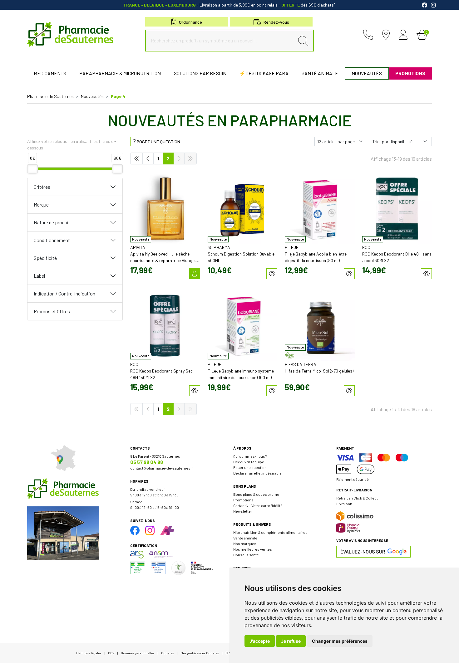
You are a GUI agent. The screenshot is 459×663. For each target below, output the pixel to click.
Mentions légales (88, 653)
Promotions (243, 500)
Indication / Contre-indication (64, 293)
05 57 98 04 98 (146, 462)
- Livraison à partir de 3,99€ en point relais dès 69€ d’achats (229, 4)
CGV (111, 653)
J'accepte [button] (259, 641)
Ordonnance (190, 22)
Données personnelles (138, 653)
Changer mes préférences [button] (340, 641)
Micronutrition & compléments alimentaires (270, 532)
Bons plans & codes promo (256, 494)
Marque (41, 204)
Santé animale (245, 538)
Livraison (344, 503)
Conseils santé (246, 555)
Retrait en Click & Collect (357, 498)
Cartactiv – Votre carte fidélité (258, 505)
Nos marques (244, 543)
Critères (42, 187)
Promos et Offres (52, 311)
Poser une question (250, 467)
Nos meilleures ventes (252, 549)
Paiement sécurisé (352, 479)
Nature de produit (52, 222)
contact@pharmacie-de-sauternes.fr (162, 468)
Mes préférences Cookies (199, 653)
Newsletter (242, 511)
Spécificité (45, 258)
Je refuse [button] (291, 641)
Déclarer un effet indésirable (257, 473)
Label (39, 276)
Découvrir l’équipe (248, 462)
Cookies (167, 653)
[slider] (32, 168)
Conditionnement (52, 240)
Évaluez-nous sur (362, 551)
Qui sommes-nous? (250, 456)
